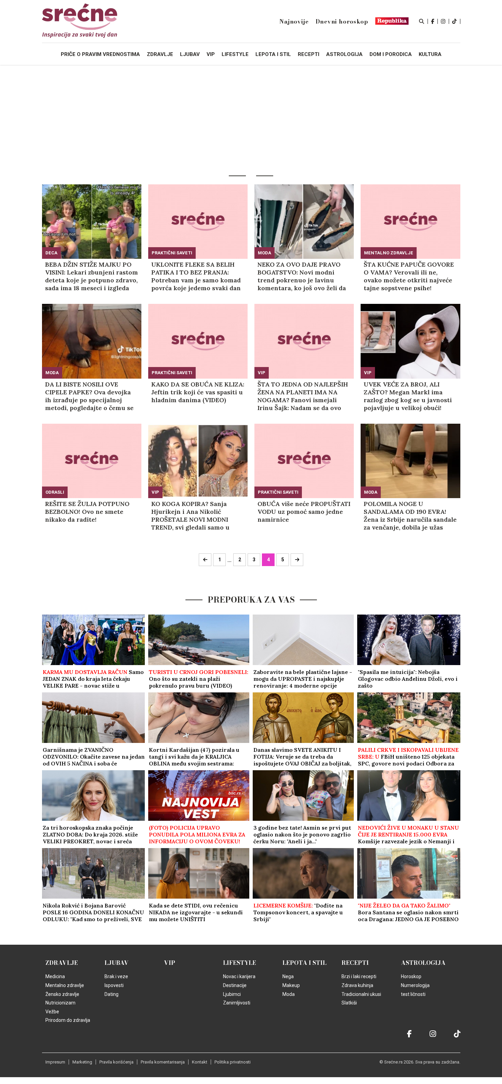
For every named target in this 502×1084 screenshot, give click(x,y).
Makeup (291, 985)
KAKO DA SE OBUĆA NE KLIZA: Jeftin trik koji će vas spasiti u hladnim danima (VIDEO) (197, 392)
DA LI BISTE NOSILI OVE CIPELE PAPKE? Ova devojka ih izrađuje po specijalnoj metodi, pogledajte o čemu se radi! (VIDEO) (89, 396)
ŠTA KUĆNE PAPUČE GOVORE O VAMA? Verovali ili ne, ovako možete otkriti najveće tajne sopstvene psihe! (409, 276)
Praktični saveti (172, 253)
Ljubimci (232, 994)
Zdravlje (61, 962)
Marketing (82, 1062)
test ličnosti (413, 994)
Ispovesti (114, 985)
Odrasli (54, 492)
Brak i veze (116, 976)
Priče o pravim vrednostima (100, 54)
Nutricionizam (60, 1002)
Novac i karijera (239, 976)
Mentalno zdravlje (388, 253)
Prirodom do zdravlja (67, 1020)
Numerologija (415, 985)
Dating (111, 994)
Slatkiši (349, 1002)
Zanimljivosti (236, 1002)
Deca (51, 253)
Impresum (55, 1062)
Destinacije (235, 985)
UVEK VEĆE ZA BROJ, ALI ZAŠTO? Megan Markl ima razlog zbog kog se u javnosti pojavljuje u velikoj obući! (408, 396)
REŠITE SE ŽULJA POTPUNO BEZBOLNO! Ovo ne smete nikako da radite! (87, 511)
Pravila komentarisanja (163, 1062)
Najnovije (293, 21)
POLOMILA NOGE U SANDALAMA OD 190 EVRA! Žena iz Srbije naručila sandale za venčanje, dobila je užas (410, 515)
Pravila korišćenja (116, 1062)
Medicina (55, 976)
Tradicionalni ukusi (361, 994)
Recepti (355, 962)
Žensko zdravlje (62, 994)
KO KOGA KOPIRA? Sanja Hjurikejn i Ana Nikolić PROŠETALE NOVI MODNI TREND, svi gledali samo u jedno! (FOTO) (190, 515)
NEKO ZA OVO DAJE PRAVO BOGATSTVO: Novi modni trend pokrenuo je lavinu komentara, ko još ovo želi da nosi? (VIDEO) (301, 276)
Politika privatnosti (232, 1062)
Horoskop (411, 976)
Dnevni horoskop (342, 21)
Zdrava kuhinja (357, 985)
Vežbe (52, 1011)
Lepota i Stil (304, 962)
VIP (261, 372)
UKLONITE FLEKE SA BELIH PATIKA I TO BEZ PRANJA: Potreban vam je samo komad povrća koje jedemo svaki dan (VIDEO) (196, 276)
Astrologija (423, 962)
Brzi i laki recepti (358, 976)
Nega (288, 976)
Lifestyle (239, 962)
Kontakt (199, 1062)
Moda (264, 253)
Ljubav (116, 962)
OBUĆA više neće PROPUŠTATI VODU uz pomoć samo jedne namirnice (303, 511)
